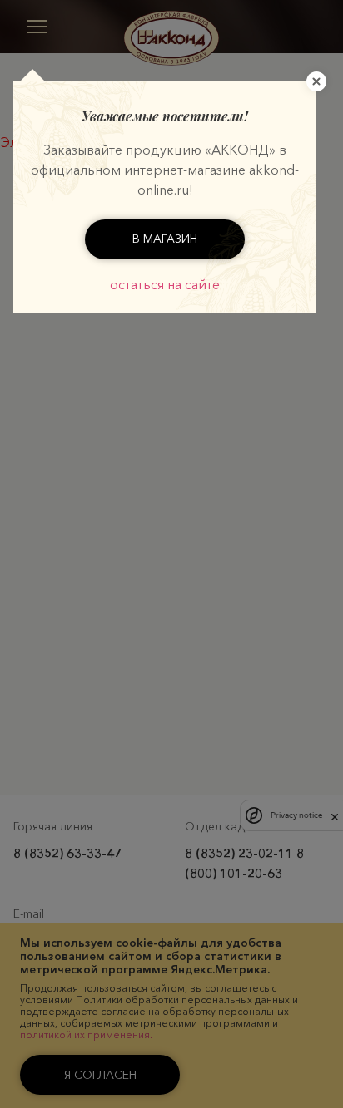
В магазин (164, 238)
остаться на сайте (165, 284)
